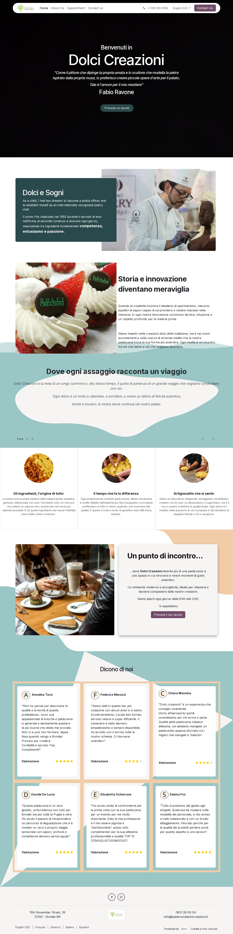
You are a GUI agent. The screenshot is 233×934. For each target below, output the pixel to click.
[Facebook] (111, 897)
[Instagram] (121, 897)
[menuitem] (44, 8)
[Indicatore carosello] (20, 439)
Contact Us (205, 8)
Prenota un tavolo (117, 108)
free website (210, 928)
